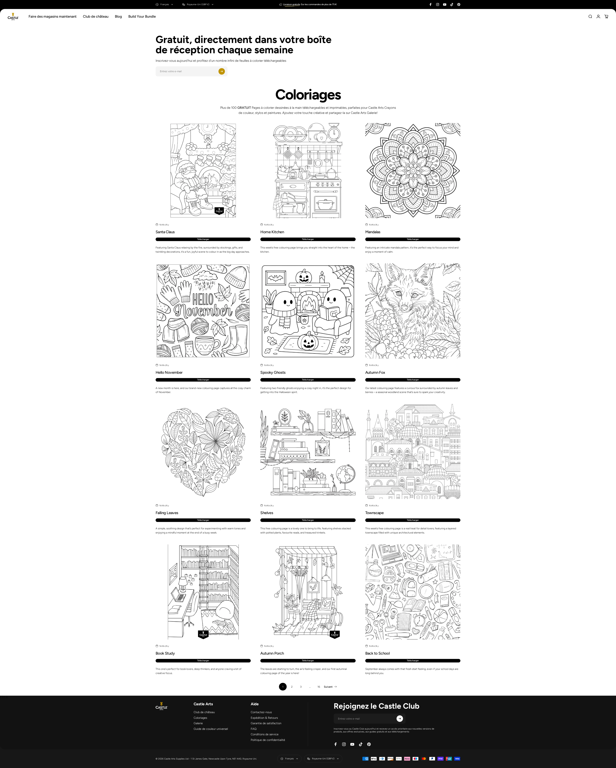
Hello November (169, 372)
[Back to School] (412, 592)
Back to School (377, 653)
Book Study (165, 653)
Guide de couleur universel (211, 729)
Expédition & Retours (264, 718)
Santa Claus (165, 232)
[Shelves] (307, 451)
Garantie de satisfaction (266, 723)
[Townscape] (412, 451)
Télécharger (203, 239)
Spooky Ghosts (272, 372)
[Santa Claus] (203, 170)
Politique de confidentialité (268, 740)
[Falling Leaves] (203, 451)
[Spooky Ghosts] (307, 310)
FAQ (254, 729)
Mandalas (372, 232)
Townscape (374, 512)
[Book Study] (203, 592)
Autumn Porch (272, 653)
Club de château (204, 712)
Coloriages (200, 718)
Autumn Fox (375, 372)
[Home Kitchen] (307, 170)
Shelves (266, 512)
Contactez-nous (261, 712)
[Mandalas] (412, 170)
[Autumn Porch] (307, 592)
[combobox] (164, 4)
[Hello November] (203, 310)
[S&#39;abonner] (221, 71)
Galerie (198, 723)
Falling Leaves (167, 512)
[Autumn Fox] (412, 310)
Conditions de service (264, 734)
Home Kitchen (272, 232)
